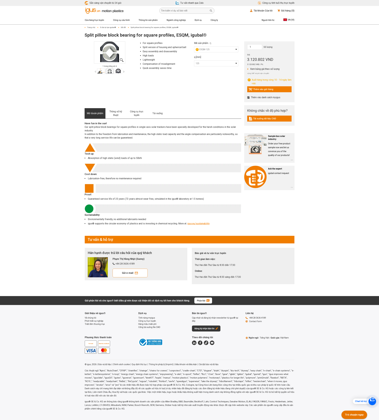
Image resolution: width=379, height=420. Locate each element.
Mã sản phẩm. (201, 43)
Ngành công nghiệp (176, 20)
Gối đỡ (123, 27)
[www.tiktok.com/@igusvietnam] (206, 343)
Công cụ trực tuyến (136, 113)
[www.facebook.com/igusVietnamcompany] (200, 343)
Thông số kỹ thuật (115, 113)
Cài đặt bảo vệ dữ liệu (208, 364)
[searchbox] (184, 10)
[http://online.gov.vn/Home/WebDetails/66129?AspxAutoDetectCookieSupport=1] (150, 342)
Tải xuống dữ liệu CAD (262, 119)
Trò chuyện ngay (354, 414)
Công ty (214, 20)
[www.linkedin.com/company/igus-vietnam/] (194, 343)
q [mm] (197, 57)
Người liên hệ (268, 20)
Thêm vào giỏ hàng (261, 90)
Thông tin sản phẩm (148, 20)
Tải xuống (157, 113)
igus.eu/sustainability (198, 223)
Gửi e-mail (127, 273)
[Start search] (211, 10)
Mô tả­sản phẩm (95, 113)
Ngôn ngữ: (259, 338)
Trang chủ (91, 27)
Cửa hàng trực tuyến (94, 20)
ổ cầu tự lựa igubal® (108, 27)
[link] (269, 119)
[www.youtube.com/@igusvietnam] (212, 343)
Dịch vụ (198, 20)
